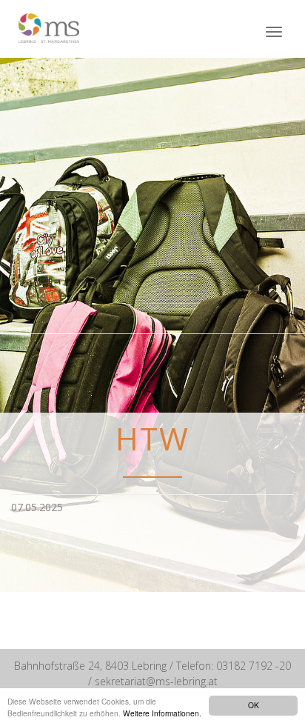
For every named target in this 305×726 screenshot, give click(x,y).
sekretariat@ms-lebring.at (156, 681)
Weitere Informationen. (162, 713)
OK (253, 704)
